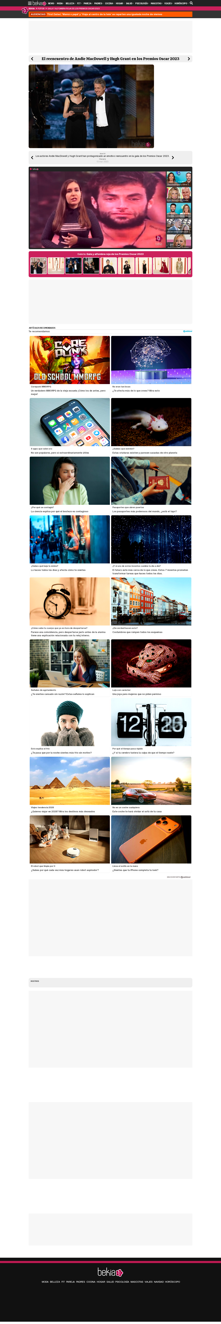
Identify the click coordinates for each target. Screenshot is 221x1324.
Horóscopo (172, 1281)
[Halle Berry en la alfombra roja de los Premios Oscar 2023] (56, 266)
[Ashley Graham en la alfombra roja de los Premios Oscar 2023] (108, 266)
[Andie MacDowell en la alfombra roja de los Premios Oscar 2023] (143, 266)
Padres (80, 1281)
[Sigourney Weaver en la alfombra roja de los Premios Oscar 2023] (178, 266)
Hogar (101, 1281)
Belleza (55, 1281)
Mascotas (137, 1281)
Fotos (41, 8)
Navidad (159, 1281)
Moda (45, 1281)
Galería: (110, 254)
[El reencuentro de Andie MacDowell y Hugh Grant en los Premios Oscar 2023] (73, 266)
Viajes (149, 1281)
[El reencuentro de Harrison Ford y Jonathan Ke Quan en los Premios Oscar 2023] (91, 266)
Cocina (90, 1281)
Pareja (70, 1281)
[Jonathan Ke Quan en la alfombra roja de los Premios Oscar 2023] (126, 266)
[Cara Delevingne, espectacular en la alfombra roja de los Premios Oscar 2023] (161, 266)
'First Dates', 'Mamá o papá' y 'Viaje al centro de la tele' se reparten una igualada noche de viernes (96, 14)
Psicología (122, 1281)
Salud (110, 1281)
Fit (63, 1281)
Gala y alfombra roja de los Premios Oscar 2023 (74, 8)
